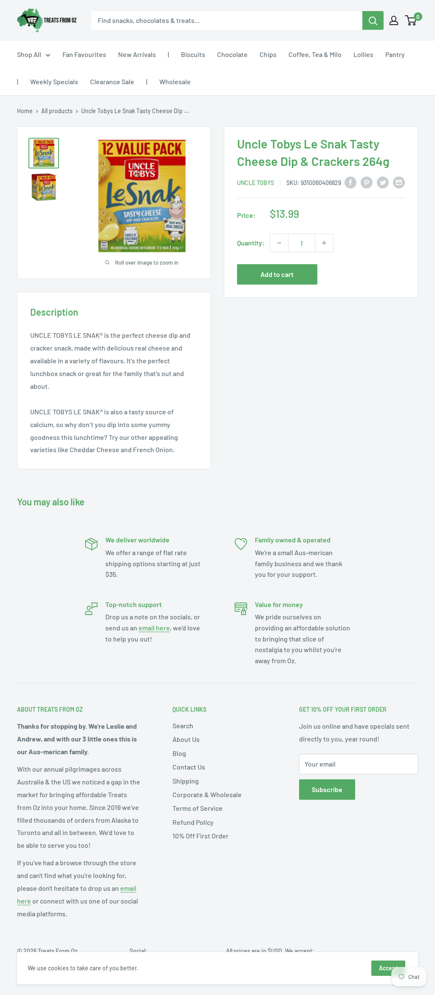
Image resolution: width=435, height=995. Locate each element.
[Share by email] (399, 181)
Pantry (395, 54)
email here (154, 628)
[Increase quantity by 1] (324, 243)
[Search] (373, 20)
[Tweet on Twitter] (383, 181)
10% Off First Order (200, 836)
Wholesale (175, 81)
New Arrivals (137, 54)
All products (57, 110)
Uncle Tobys (255, 182)
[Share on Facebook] (350, 181)
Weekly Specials (54, 81)
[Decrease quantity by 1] (279, 243)
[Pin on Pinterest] (367, 181)
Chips (268, 54)
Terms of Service (197, 808)
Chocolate (232, 54)
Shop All (29, 54)
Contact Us (188, 767)
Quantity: (251, 243)
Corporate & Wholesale (207, 794)
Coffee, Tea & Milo (315, 54)
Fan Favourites (84, 54)
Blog (179, 753)
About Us (186, 739)
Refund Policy (193, 822)
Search (182, 725)
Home (25, 110)
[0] (411, 20)
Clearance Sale (112, 81)
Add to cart (277, 274)
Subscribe (327, 789)
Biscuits (193, 54)
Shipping (185, 781)
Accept (388, 968)
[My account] (394, 20)
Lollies (363, 54)
